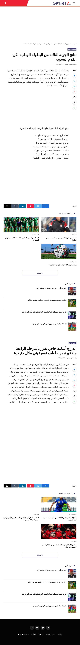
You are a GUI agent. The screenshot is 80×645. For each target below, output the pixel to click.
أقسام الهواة (74, 541)
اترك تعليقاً (40, 273)
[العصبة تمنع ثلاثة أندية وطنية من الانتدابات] (58, 251)
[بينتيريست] (74, 92)
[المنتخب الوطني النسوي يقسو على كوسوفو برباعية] (72, 326)
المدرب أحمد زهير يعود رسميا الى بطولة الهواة (51, 288)
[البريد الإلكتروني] (74, 97)
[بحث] (6, 3)
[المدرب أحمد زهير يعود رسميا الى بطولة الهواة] (72, 291)
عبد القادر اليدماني (69, 64)
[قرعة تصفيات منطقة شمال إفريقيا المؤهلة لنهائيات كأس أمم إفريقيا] (72, 315)
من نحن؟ (41, 634)
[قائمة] (74, 3)
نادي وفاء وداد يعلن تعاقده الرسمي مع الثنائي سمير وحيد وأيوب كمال (59, 546)
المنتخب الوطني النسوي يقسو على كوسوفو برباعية (49, 324)
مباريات (60, 634)
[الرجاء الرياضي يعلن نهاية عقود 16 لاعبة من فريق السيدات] (21, 224)
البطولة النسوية (58, 44)
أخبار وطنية (67, 44)
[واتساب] (74, 108)
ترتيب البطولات (50, 634)
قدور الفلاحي (70, 358)
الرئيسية (74, 44)
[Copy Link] (74, 102)
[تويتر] (74, 81)
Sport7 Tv (72, 343)
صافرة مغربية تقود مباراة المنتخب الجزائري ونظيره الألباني (47, 300)
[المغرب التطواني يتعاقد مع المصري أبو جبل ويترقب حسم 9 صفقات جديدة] (21, 504)
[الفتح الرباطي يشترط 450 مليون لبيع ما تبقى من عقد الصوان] (58, 504)
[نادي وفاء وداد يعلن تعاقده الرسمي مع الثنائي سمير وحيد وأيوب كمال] (58, 531)
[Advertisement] (40, 24)
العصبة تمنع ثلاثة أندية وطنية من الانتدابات (62, 265)
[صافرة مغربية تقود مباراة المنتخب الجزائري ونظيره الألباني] (72, 303)
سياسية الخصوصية (23, 634)
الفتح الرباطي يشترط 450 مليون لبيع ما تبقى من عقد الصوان (60, 518)
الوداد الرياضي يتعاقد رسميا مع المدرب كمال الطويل (61, 239)
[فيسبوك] (74, 76)
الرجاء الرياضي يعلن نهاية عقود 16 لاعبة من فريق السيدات (22, 239)
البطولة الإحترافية (73, 514)
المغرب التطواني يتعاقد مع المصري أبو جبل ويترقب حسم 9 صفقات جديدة (21, 518)
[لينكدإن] (74, 86)
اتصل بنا (33, 634)
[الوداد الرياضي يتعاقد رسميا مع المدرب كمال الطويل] (58, 224)
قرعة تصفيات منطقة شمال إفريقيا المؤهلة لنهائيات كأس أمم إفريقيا (44, 312)
